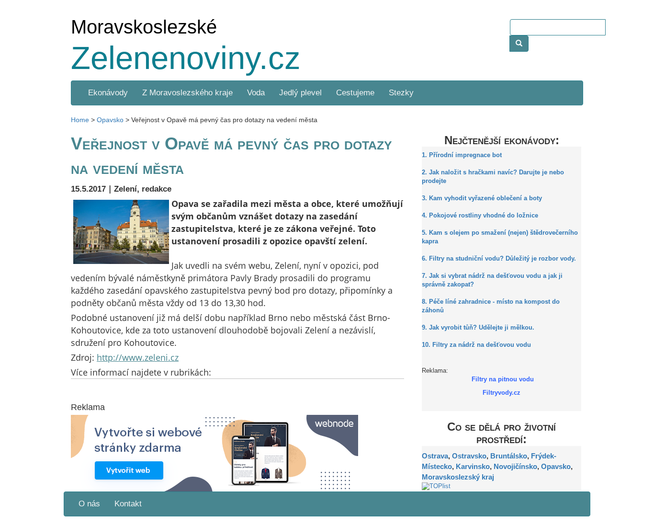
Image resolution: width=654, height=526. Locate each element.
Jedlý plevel (300, 92)
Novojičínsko (515, 466)
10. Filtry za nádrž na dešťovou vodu (476, 345)
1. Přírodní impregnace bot (462, 155)
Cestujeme (355, 92)
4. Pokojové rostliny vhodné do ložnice (480, 215)
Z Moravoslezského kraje (187, 92)
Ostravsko (469, 456)
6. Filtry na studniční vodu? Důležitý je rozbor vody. (499, 258)
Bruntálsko (508, 456)
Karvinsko (473, 466)
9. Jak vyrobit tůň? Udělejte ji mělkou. (478, 327)
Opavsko (556, 466)
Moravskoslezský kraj (458, 477)
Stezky (401, 92)
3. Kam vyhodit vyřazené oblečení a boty (482, 198)
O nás (89, 503)
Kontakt (128, 503)
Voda (256, 92)
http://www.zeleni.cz (138, 357)
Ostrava (435, 456)
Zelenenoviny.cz (186, 58)
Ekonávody (107, 92)
